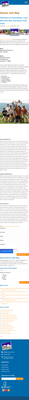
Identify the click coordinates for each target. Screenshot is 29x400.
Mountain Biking (6, 325)
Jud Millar (7, 26)
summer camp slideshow (8, 315)
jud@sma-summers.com (9, 352)
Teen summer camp (7, 310)
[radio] (15, 275)
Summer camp (5, 312)
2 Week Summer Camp (7, 320)
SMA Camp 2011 (6, 322)
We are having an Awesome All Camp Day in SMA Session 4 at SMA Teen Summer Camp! (15, 289)
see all (1, 336)
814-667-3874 (7, 354)
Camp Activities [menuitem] (4, 365)
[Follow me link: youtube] (3, 390)
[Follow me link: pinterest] (6, 390)
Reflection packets (6, 328)
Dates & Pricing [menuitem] (4, 367)
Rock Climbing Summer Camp (9, 318)
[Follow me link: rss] (8, 390)
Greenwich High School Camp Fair (11, 226)
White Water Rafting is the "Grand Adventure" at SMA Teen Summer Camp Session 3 (14, 299)
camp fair (4, 323)
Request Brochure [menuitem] (5, 371)
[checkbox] (14, 277)
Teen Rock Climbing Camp (8, 330)
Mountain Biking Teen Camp (9, 317)
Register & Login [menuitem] (5, 369)
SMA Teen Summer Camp (6, 39)
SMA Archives (5, 332)
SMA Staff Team (6, 333)
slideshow (4, 313)
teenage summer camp (7, 327)
